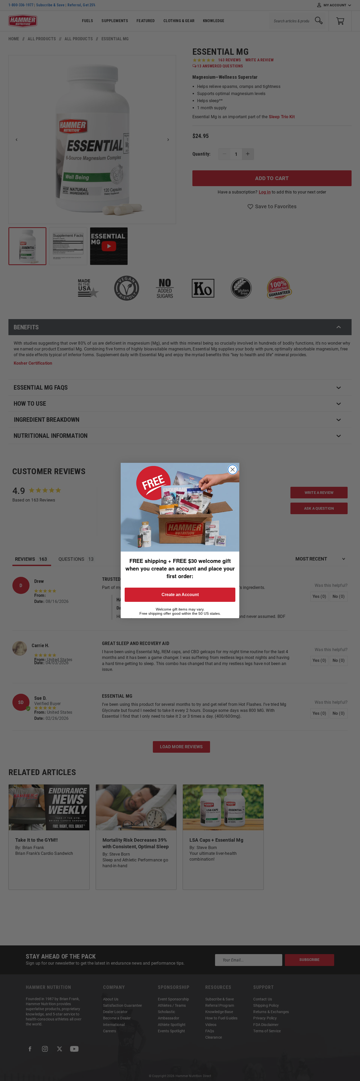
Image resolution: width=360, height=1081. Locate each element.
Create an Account (180, 594)
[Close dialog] (232, 469)
